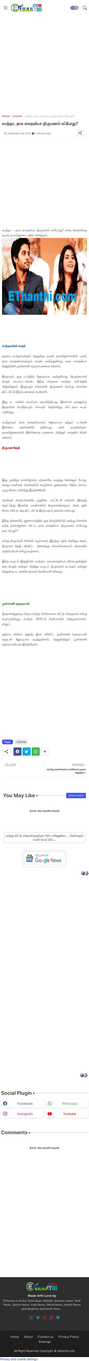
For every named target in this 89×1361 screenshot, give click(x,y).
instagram (25, 1114)
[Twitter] (27, 751)
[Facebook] (17, 751)
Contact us (45, 1337)
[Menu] (5, 8)
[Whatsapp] (36, 751)
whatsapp (70, 1103)
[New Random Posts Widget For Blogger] (85, 873)
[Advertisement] (44, 59)
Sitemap (44, 1342)
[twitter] (38, 1317)
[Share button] (45, 751)
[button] (74, 8)
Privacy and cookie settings (18, 1359)
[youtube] (44, 1317)
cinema (17, 116)
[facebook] (31, 1317)
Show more (76, 795)
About (28, 1337)
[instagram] (51, 1317)
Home (6, 116)
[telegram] (57, 1317)
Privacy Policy (68, 1337)
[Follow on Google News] (44, 864)
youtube (69, 1114)
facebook (25, 1103)
